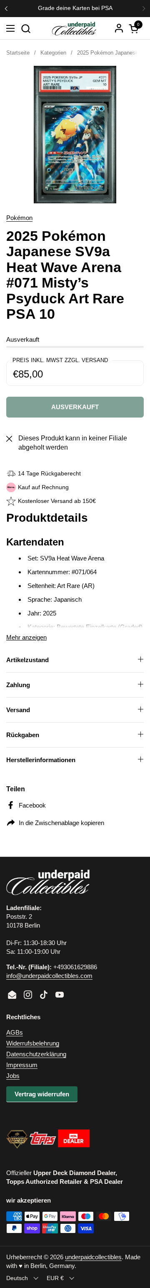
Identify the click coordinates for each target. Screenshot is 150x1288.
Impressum (22, 1064)
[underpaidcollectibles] (74, 28)
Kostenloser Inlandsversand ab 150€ (74, 8)
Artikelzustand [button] (27, 659)
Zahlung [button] (18, 684)
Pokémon (19, 217)
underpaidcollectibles (93, 1256)
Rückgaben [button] (22, 734)
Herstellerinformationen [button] (40, 759)
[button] (25, 28)
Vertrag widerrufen (42, 1094)
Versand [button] (18, 709)
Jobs (13, 1075)
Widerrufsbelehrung (32, 1043)
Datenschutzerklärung (36, 1054)
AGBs (14, 1032)
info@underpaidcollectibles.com (49, 975)
